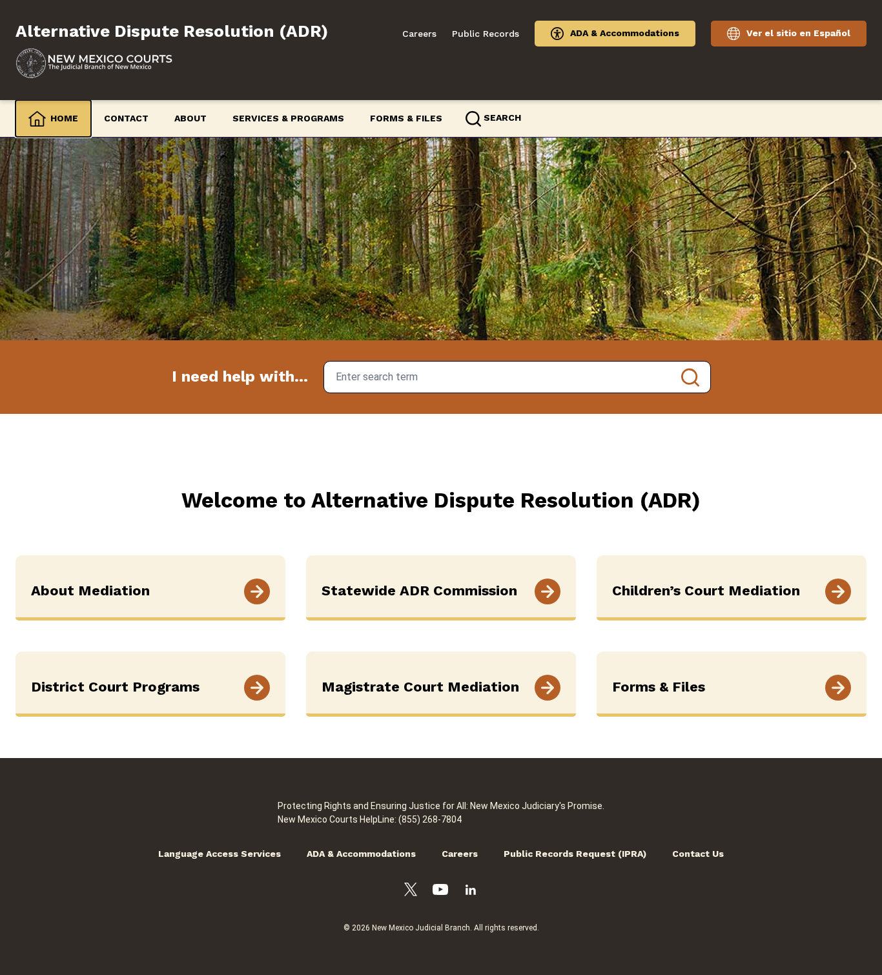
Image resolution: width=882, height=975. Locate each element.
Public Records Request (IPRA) (575, 853)
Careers (419, 33)
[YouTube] (440, 891)
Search (690, 377)
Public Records (485, 33)
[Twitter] (410, 891)
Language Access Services (219, 853)
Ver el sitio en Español (798, 33)
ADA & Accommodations (624, 33)
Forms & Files (406, 118)
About (190, 118)
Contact (126, 118)
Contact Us (698, 853)
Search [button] (502, 117)
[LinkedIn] (471, 892)
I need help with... (240, 376)
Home (64, 118)
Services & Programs (288, 118)
